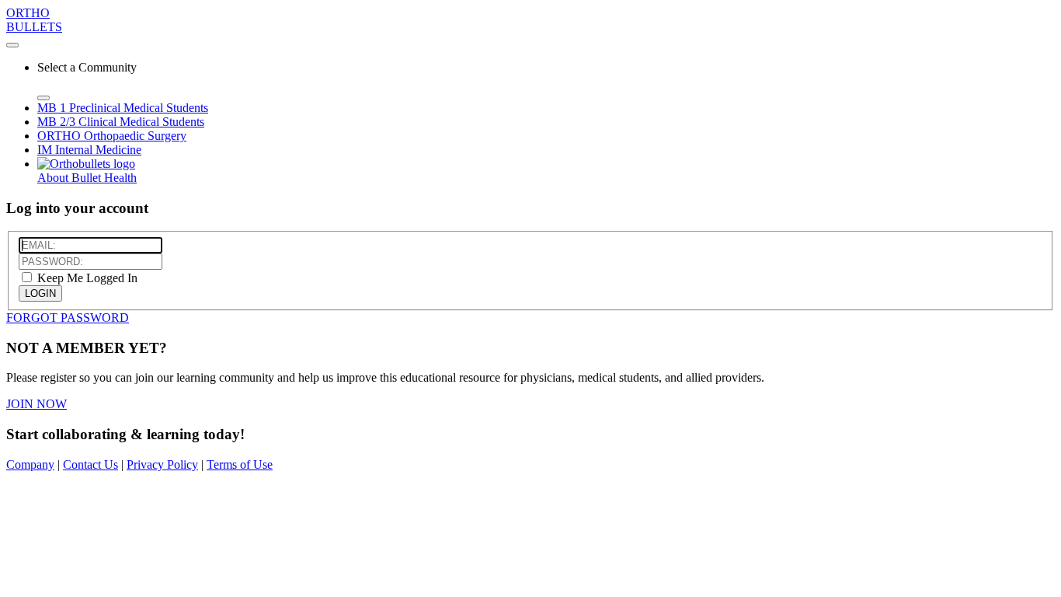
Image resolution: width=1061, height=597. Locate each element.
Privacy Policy (162, 464)
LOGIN (40, 293)
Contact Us (90, 464)
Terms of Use (240, 464)
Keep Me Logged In (85, 278)
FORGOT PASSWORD (67, 317)
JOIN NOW (36, 403)
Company (30, 464)
